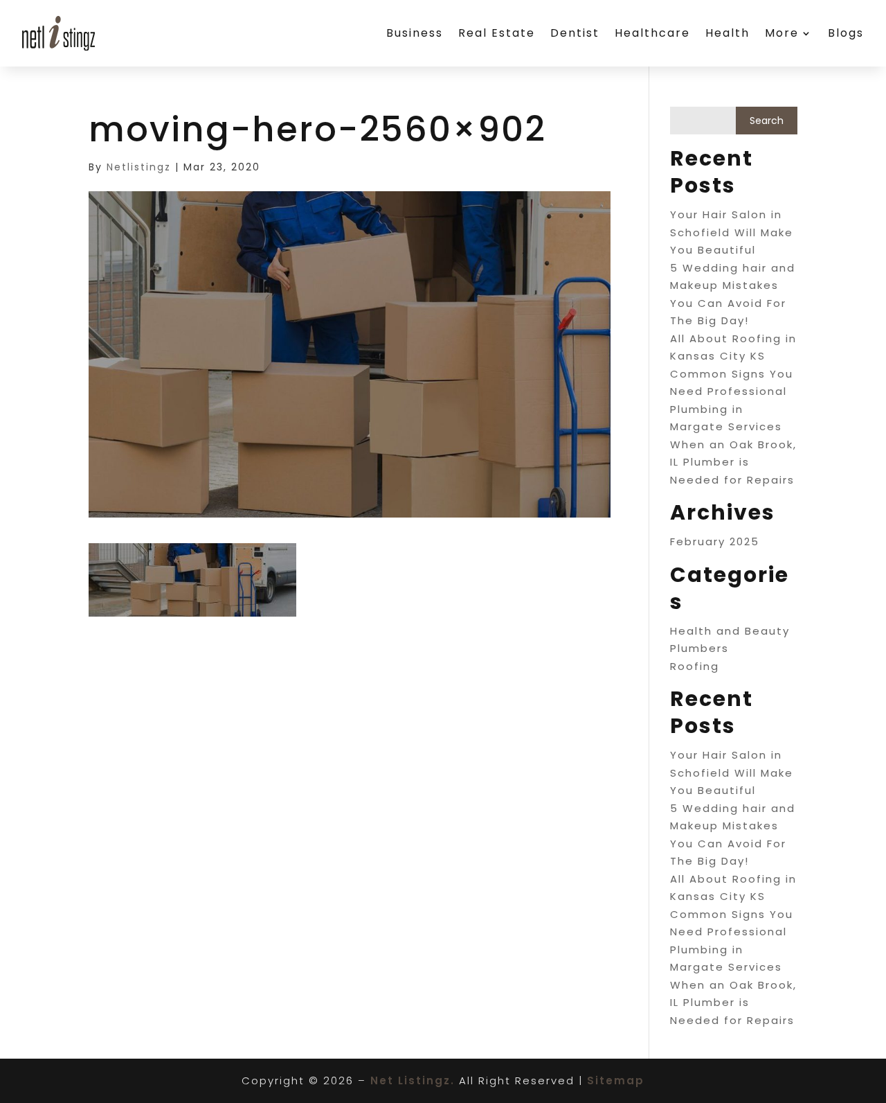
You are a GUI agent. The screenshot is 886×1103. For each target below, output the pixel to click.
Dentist (574, 33)
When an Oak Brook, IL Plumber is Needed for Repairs (733, 462)
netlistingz (139, 167)
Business (414, 33)
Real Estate (496, 33)
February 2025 (714, 541)
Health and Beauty (730, 631)
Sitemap (615, 1080)
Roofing (694, 666)
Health (727, 33)
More (782, 33)
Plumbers (699, 648)
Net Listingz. (412, 1080)
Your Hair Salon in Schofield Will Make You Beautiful (731, 232)
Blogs (846, 33)
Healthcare (652, 33)
